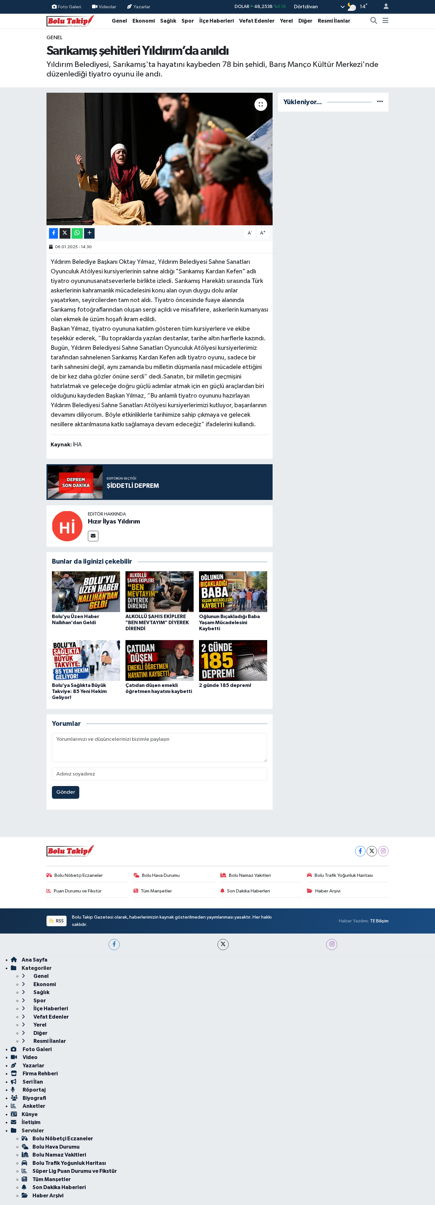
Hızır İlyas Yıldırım (114, 521)
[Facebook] (360, 851)
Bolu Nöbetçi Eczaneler (78, 875)
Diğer (305, 21)
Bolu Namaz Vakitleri (250, 875)
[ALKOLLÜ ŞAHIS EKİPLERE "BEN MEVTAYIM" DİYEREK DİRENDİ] (159, 591)
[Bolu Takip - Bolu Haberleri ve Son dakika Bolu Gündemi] (70, 20)
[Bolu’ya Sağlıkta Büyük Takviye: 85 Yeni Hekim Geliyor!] (86, 660)
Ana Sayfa (34, 960)
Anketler (33, 1106)
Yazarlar (141, 6)
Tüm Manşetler (156, 891)
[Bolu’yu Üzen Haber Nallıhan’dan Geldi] (86, 591)
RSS (59, 921)
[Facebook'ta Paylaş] (53, 233)
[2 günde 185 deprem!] (233, 660)
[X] (372, 851)
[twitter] (223, 944)
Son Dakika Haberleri (248, 891)
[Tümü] (380, 102)
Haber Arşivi (327, 891)
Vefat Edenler (257, 21)
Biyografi (34, 1098)
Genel (119, 21)
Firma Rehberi (40, 1073)
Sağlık (168, 21)
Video (30, 1057)
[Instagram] (383, 851)
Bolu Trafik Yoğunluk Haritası (344, 875)
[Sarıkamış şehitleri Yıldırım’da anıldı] (159, 159)
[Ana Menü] (385, 21)
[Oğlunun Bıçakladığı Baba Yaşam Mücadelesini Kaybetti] (233, 591)
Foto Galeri (69, 6)
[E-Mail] (93, 536)
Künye (30, 1114)
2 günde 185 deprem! (225, 685)
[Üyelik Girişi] (383, 7)
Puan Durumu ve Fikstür (78, 891)
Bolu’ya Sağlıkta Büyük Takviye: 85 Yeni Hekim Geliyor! (79, 691)
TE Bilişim (379, 921)
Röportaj (34, 1090)
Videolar (107, 6)
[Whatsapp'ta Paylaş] (77, 233)
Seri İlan (32, 1082)
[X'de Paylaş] (65, 233)
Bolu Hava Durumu (161, 875)
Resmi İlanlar (334, 21)
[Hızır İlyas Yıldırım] (67, 526)
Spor (188, 21)
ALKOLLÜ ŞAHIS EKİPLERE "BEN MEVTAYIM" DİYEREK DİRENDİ (157, 622)
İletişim (31, 1122)
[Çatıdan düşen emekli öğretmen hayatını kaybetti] (159, 660)
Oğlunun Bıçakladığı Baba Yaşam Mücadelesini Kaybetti (229, 622)
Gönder (65, 792)
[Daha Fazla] (89, 233)
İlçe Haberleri (216, 21)
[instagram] (331, 944)
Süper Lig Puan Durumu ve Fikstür (74, 1171)
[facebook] (114, 944)
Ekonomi (143, 21)
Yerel (286, 21)
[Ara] (374, 21)
